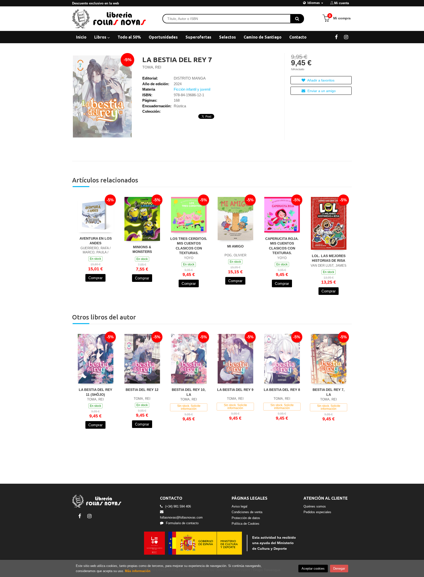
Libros (100, 37)
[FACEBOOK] (336, 37)
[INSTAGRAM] (346, 37)
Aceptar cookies (313, 568)
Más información (137, 571)
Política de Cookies (245, 523)
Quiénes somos (315, 506)
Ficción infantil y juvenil (192, 89)
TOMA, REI (151, 67)
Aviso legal (239, 506)
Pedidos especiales (317, 512)
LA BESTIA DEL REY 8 (282, 390)
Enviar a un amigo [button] (321, 91)
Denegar (339, 568)
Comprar (95, 278)
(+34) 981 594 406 (178, 506)
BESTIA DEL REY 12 (142, 390)
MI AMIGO (235, 246)
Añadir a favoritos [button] (320, 80)
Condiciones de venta (247, 512)
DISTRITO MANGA (190, 78)
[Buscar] (297, 18)
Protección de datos (246, 518)
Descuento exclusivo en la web (95, 3)
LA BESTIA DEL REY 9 (235, 390)
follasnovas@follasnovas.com (181, 517)
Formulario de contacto (182, 523)
